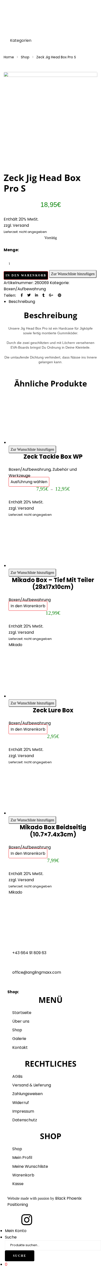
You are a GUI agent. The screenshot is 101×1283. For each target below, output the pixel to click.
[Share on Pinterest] (60, 295)
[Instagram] (27, 1220)
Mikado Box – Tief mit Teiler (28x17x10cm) (53, 583)
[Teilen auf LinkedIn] (36, 295)
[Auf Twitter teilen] (29, 295)
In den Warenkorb (26, 275)
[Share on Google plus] (51, 295)
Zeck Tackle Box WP (53, 456)
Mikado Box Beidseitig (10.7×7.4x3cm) (53, 830)
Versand (26, 508)
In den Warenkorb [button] (28, 606)
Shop (25, 57)
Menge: (11, 250)
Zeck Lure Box (53, 710)
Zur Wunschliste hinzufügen (73, 274)
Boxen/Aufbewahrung (25, 289)
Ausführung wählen (29, 482)
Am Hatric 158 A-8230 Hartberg (50, 992)
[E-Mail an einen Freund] (67, 295)
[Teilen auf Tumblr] (43, 295)
